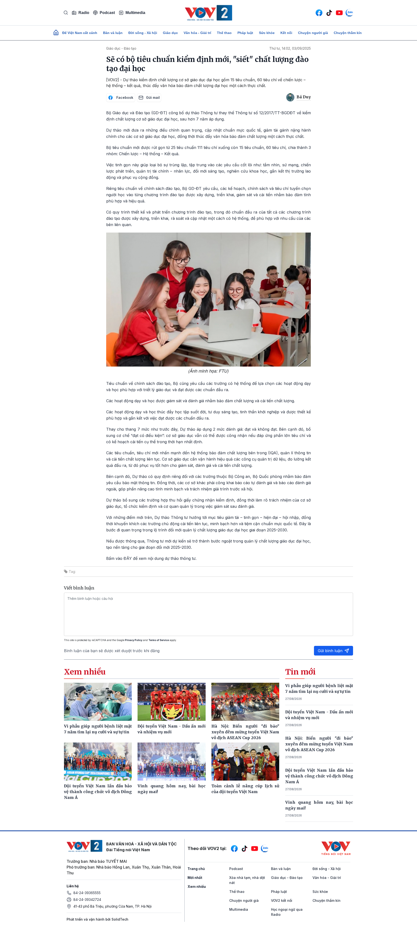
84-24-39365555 (87, 893)
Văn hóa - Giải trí (197, 33)
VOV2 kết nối (281, 900)
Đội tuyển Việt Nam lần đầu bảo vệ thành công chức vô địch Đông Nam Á (319, 776)
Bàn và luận (113, 33)
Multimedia (135, 13)
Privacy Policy (133, 640)
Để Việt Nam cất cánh (79, 33)
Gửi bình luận (330, 650)
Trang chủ (196, 869)
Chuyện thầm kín (348, 33)
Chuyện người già (313, 33)
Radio (83, 13)
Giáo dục (170, 33)
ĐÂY (128, 558)
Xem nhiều (197, 886)
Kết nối (286, 33)
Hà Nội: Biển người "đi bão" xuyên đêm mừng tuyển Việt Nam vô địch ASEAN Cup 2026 (319, 744)
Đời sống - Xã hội (142, 33)
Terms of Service (158, 640)
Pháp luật (245, 33)
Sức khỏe (267, 33)
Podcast (107, 13)
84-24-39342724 (87, 899)
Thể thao (224, 33)
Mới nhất (195, 878)
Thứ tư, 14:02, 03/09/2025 (290, 48)
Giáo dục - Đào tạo (121, 48)
